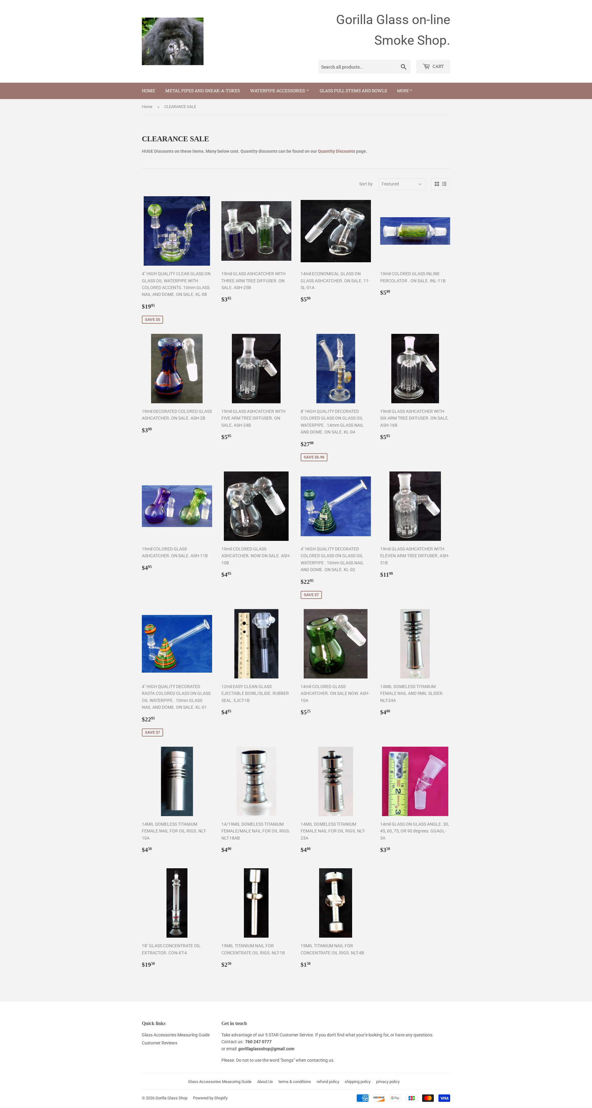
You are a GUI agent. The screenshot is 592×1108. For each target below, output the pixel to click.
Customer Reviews (159, 1042)
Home (148, 90)
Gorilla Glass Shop (171, 1098)
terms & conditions (294, 1081)
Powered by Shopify (210, 1098)
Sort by (366, 183)
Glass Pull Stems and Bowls (353, 90)
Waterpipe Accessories (278, 90)
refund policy (328, 1081)
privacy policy (388, 1081)
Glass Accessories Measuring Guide (176, 1034)
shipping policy (358, 1081)
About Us (265, 1081)
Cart (438, 66)
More (403, 90)
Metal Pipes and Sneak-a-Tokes (202, 90)
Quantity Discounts (336, 151)
